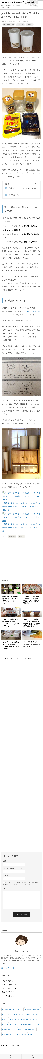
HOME (5, 1045)
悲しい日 (13, 1029)
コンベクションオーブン (30, 1019)
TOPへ (32, 1057)
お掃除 (29, 1009)
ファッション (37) (9, 988)
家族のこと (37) (8, 992)
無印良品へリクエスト (16, 195)
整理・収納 (21, 24)
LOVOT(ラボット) (17, 1009)
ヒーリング (15, 1024)
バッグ (6, 1024)
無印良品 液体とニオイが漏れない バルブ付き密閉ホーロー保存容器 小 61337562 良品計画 (21, 527)
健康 (5, 1029)
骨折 (31, 1034)
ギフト (6, 1019)
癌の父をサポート (9, 1034)
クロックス (15, 1019)
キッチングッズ (33, 1014)
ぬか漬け (37, 1009)
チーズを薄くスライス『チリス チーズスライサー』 (31, 644)
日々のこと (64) (8, 996)
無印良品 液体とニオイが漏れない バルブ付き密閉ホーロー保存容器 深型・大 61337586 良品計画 (21, 506)
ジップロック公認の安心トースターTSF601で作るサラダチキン (11, 645)
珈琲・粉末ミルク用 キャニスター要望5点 (22, 189)
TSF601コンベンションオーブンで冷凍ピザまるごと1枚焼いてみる (32, 599)
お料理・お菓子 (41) (9, 985)
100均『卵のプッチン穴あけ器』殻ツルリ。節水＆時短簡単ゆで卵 (32, 659)
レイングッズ (34, 1024)
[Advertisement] (19, 559)
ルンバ (24, 1024)
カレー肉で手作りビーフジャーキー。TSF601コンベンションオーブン (11, 622)
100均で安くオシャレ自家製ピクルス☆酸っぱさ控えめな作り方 (12, 659)
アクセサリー (8, 1014)
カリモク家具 (20, 1014)
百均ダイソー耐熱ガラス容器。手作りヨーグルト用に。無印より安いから (31, 622)
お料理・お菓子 (9, 24)
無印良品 (30, 24)
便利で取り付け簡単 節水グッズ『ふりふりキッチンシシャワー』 (10, 599)
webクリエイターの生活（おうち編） (18, 2)
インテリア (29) (8, 981)
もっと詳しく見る (10, 968)
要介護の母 (22, 1034)
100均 (6, 1009)
